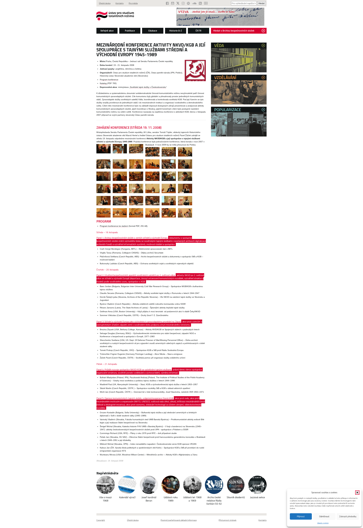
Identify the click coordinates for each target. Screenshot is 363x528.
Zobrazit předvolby (347, 516)
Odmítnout (324, 516)
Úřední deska (104, 3)
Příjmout (301, 516)
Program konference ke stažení (114, 226)
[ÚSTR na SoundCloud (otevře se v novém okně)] (194, 3)
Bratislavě (149, 145)
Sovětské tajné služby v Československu (148, 87)
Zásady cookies (323, 523)
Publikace (130, 30)
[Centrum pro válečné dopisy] (220, 25)
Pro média (133, 3)
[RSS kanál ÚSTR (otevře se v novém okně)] (200, 3)
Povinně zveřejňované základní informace (179, 520)
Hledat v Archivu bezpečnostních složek (233, 30)
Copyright (100, 520)
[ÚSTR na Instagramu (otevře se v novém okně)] (183, 3)
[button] (357, 492)
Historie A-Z (175, 30)
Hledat (261, 3)
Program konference (109, 80)
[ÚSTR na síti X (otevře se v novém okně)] (178, 3)
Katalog (103, 83)
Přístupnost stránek (227, 520)
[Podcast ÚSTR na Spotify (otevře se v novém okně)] (188, 3)
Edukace (152, 30)
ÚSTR (198, 30)
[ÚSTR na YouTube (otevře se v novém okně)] (172, 3)
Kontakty (120, 3)
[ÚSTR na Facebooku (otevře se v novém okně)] (167, 3)
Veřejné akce (107, 30)
